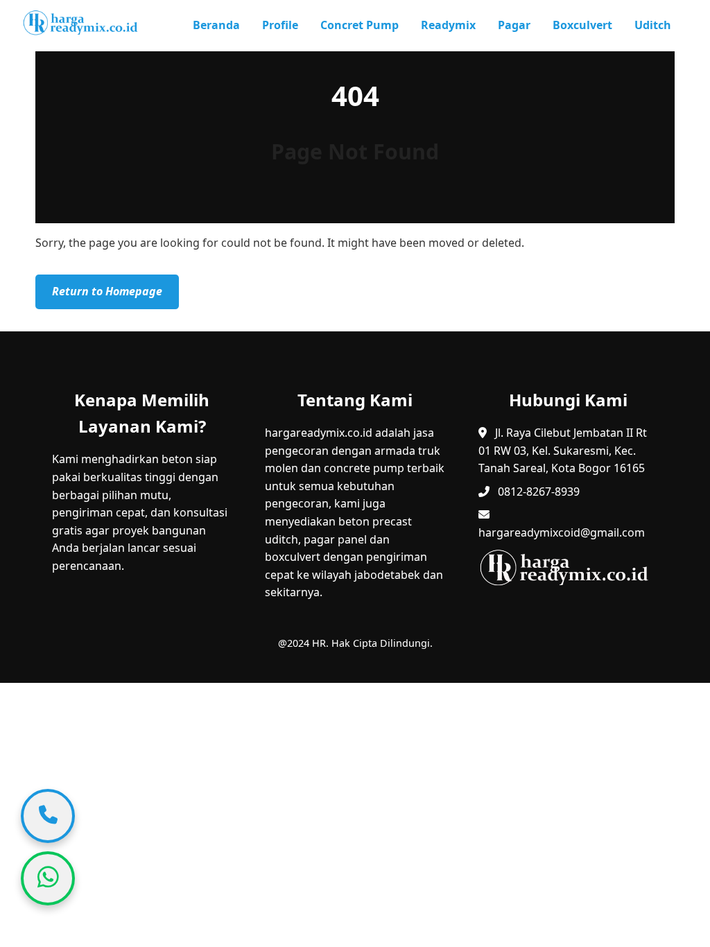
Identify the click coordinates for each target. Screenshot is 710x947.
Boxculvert (582, 25)
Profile (280, 25)
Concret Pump (359, 25)
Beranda (216, 25)
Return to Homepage (107, 291)
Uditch (652, 25)
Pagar (514, 25)
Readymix (448, 25)
